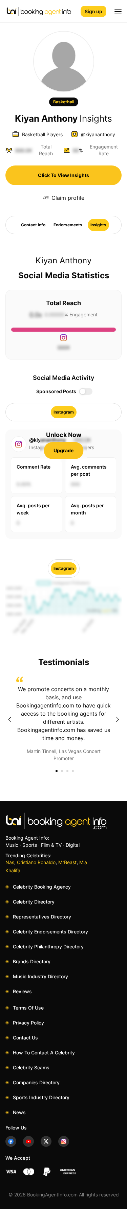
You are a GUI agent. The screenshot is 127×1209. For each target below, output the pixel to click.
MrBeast (67, 862)
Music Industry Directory (40, 976)
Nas (9, 862)
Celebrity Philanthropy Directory (48, 946)
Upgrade (63, 450)
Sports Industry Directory (41, 1097)
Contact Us (25, 1037)
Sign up (93, 11)
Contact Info (33, 224)
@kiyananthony (98, 134)
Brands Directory (31, 961)
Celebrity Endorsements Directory (50, 931)
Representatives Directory (42, 916)
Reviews (22, 991)
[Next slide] (117, 719)
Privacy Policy (28, 1023)
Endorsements (68, 224)
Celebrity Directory (34, 902)
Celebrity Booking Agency (42, 887)
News (19, 1112)
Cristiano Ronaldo (36, 862)
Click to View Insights (63, 175)
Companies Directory (36, 1082)
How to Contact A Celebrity (44, 1052)
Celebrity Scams (31, 1067)
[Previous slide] (9, 719)
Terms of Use (28, 1008)
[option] (63, 719)
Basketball (63, 101)
